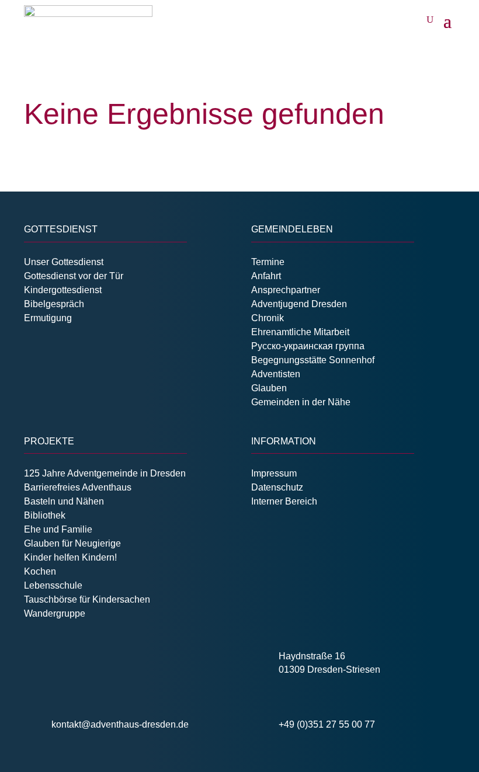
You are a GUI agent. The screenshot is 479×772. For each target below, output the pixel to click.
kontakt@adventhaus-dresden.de (120, 724)
